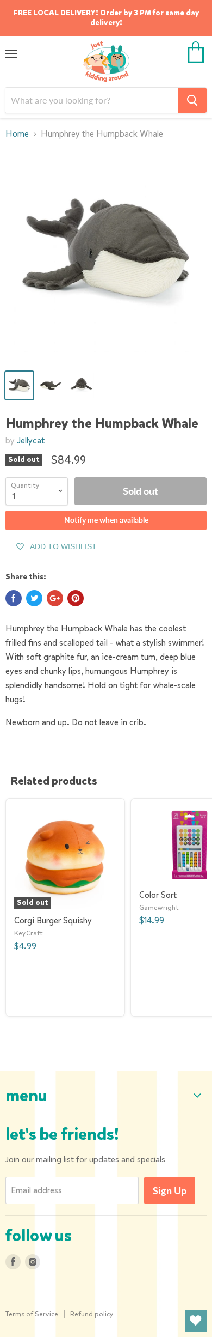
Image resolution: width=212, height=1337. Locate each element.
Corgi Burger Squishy (53, 920)
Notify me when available (106, 520)
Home (17, 134)
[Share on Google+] (55, 598)
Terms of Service (31, 1313)
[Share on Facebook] (13, 598)
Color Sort (158, 895)
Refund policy (92, 1313)
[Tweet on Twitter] (34, 598)
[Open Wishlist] (196, 1321)
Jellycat (31, 440)
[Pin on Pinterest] (75, 598)
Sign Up (169, 1190)
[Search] (192, 100)
